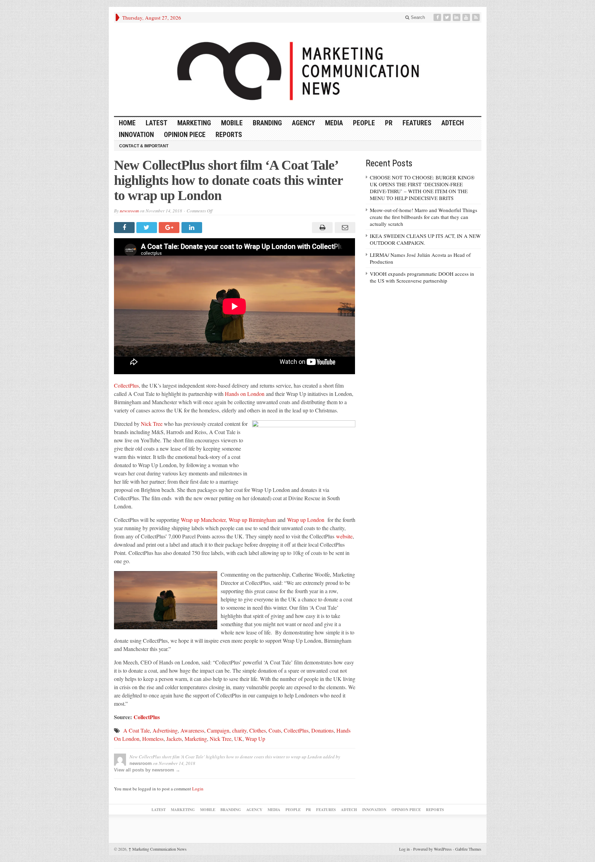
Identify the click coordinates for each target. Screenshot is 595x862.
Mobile (232, 123)
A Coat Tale (136, 730)
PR (389, 123)
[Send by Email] (344, 227)
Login (197, 789)
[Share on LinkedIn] (192, 227)
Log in (404, 849)
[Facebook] (438, 17)
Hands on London (244, 393)
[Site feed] (476, 17)
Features (417, 123)
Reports (229, 134)
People (364, 123)
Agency (303, 123)
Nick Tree (152, 423)
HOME (127, 123)
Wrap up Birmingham (252, 519)
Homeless (153, 738)
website (344, 536)
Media (334, 123)
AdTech (452, 123)
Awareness (192, 730)
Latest (156, 123)
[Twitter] (447, 17)
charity (239, 730)
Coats (275, 730)
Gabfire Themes (468, 849)
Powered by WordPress (432, 849)
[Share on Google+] (170, 227)
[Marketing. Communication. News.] (297, 69)
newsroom (129, 211)
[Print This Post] (321, 227)
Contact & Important (143, 146)
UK (238, 738)
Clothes (257, 730)
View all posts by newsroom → (147, 769)
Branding (267, 123)
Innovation (136, 134)
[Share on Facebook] (125, 227)
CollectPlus (126, 385)
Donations (322, 730)
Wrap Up (255, 738)
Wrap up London (305, 519)
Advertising (165, 730)
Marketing (194, 123)
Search (417, 17)
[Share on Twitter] (147, 227)
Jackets (174, 738)
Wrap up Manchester (203, 519)
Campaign (218, 730)
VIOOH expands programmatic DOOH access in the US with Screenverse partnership (422, 277)
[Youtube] (467, 17)
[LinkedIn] (457, 17)
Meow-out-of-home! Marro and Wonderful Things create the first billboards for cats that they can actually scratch (423, 217)
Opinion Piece (185, 134)
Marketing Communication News (157, 849)
